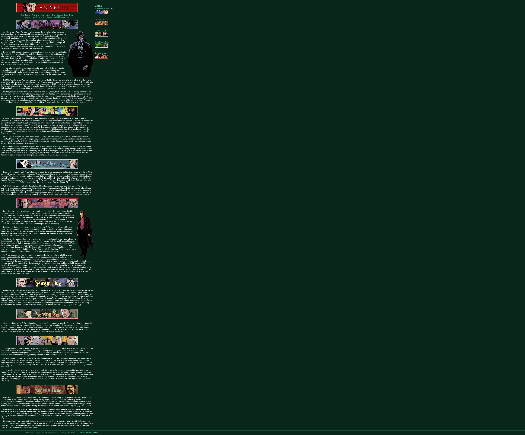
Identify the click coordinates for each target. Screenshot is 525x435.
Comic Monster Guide (102, 42)
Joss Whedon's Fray (101, 31)
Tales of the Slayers (101, 20)
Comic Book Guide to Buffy (104, 9)
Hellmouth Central (100, 53)
